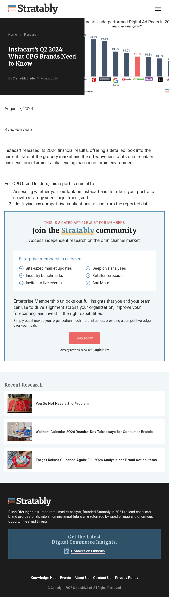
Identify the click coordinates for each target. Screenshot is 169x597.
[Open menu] (158, 8)
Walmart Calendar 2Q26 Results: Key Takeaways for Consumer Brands (94, 432)
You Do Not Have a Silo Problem (62, 404)
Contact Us (102, 578)
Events (65, 578)
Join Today (84, 338)
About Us (82, 578)
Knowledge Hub (44, 578)
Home (12, 34)
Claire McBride (24, 78)
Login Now (101, 350)
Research (31, 34)
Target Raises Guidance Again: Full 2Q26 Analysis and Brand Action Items (96, 460)
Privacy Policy (126, 578)
